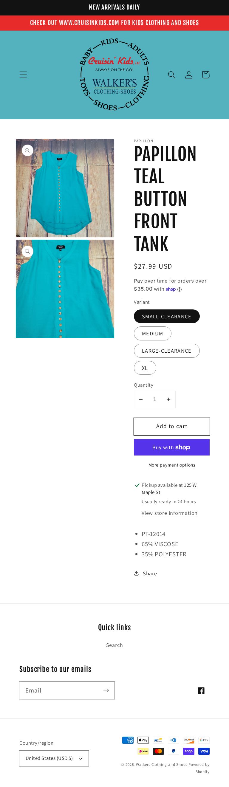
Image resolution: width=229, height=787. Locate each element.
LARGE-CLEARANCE (167, 350)
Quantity (143, 385)
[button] (23, 74)
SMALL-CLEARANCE (167, 316)
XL (145, 367)
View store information (170, 512)
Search (114, 644)
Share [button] (150, 573)
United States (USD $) (49, 758)
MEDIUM (152, 333)
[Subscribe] (106, 690)
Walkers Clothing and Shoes (161, 764)
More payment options (171, 465)
